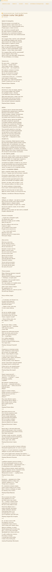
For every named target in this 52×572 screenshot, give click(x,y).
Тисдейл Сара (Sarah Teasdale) (21, 13)
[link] (2, 8)
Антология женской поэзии (8, 13)
